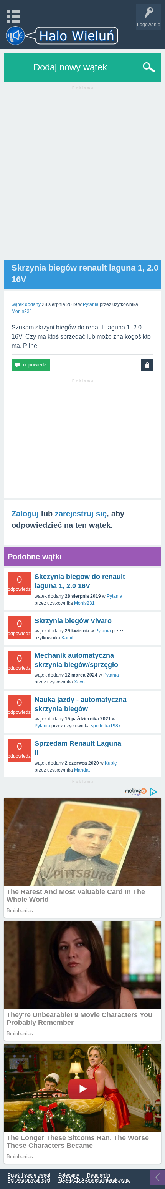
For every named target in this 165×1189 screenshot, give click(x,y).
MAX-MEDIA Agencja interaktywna (94, 1180)
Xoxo (79, 682)
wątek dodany (26, 304)
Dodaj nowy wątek (70, 67)
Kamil (67, 637)
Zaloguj (25, 513)
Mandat (82, 770)
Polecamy (68, 1175)
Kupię (111, 763)
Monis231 (84, 603)
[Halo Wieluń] (62, 35)
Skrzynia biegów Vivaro (73, 621)
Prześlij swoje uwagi (29, 1175)
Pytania (91, 304)
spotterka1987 (106, 725)
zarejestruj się (81, 513)
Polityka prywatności (29, 1180)
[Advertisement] (82, 177)
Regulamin (98, 1175)
